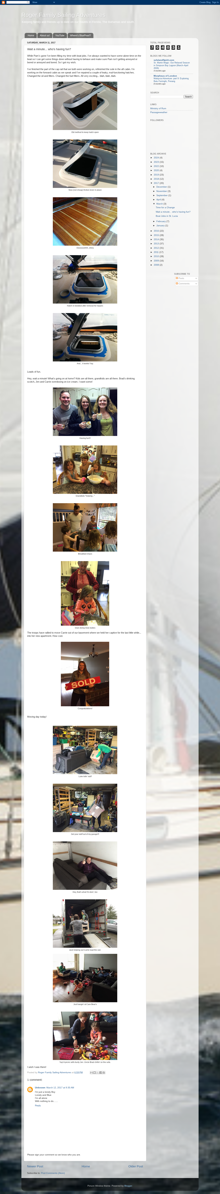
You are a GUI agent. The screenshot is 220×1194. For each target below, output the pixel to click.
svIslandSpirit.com (164, 60)
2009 (157, 261)
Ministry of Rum (158, 108)
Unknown (40, 1087)
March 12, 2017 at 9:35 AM (60, 1087)
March (159, 204)
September (162, 195)
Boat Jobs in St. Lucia (167, 216)
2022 (157, 166)
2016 (157, 231)
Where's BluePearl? (80, 35)
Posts (181, 278)
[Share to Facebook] (100, 1072)
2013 (157, 243)
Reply (38, 1105)
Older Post (135, 1166)
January (160, 225)
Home (31, 35)
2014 (157, 239)
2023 (157, 162)
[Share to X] (97, 1072)
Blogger (128, 1186)
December (162, 187)
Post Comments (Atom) (53, 1173)
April (159, 199)
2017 (157, 183)
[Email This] (91, 1072)
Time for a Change (165, 207)
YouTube (59, 35)
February (161, 221)
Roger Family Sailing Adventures (63, 15)
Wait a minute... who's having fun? (173, 212)
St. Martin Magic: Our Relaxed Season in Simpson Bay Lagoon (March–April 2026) (172, 65)
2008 (157, 265)
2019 (157, 175)
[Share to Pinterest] (103, 1072)
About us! (45, 35)
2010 (157, 256)
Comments (184, 283)
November (162, 191)
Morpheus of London (165, 76)
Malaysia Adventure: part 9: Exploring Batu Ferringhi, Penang (171, 79)
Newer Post (35, 1166)
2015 (157, 235)
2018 (157, 179)
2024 (157, 157)
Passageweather (158, 112)
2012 (157, 248)
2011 (156, 252)
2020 (157, 170)
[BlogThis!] (94, 1072)
